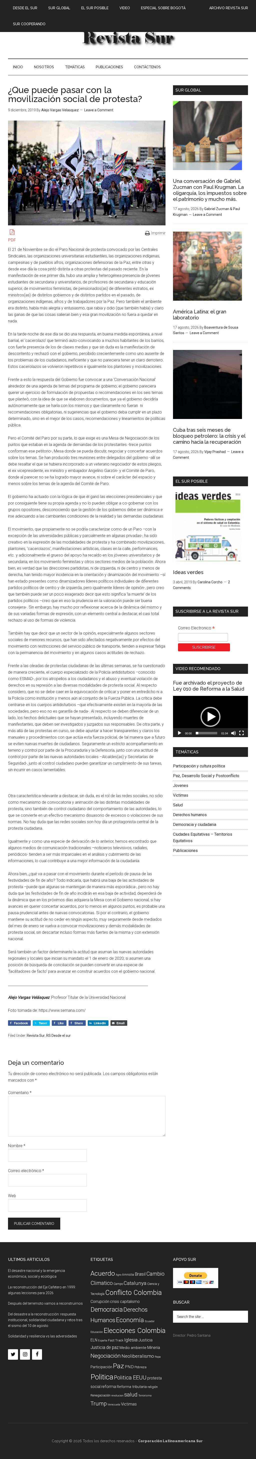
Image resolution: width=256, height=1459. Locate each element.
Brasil (140, 1274)
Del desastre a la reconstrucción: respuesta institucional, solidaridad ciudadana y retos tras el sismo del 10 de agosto (45, 1320)
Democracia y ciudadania (194, 824)
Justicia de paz (104, 1347)
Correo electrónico (26, 1170)
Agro (118, 1274)
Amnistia (128, 1274)
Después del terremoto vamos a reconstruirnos (45, 1303)
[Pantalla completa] (241, 733)
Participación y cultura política (199, 766)
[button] (210, 717)
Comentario (20, 1092)
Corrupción (99, 1301)
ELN (93, 1340)
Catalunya (135, 1283)
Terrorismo (145, 1395)
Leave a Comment (98, 110)
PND (129, 1366)
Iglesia (131, 1340)
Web (12, 1195)
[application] (210, 717)
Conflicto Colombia (133, 1293)
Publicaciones (185, 850)
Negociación (105, 1355)
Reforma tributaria (132, 1386)
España (102, 1340)
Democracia (106, 1309)
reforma (108, 1386)
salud (131, 1394)
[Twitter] (13, 1354)
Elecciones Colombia (135, 1331)
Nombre (16, 1145)
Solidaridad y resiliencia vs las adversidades (42, 1336)
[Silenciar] (233, 733)
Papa (158, 1356)
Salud (178, 805)
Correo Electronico (196, 628)
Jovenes (180, 785)
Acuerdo (102, 1273)
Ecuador (149, 1321)
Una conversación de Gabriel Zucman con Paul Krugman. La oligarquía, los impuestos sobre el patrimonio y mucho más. (210, 190)
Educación (96, 1332)
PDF (12, 240)
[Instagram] (25, 1354)
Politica (101, 1377)
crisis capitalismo (125, 1301)
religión (153, 1387)
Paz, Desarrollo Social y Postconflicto (206, 775)
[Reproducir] (179, 733)
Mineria (153, 1347)
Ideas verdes (188, 572)
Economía (130, 1320)
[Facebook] (37, 1354)
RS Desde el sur (58, 1036)
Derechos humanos (190, 814)
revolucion (117, 1395)
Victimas (180, 795)
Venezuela (114, 1404)
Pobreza (140, 1367)
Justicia (145, 1340)
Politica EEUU (130, 1377)
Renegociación (100, 1395)
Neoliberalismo (138, 1356)
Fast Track (116, 1340)
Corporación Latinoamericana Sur (128, 37)
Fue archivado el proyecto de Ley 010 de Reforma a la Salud (208, 686)
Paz (118, 1366)
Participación (101, 1367)
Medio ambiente (133, 1347)
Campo (118, 1284)
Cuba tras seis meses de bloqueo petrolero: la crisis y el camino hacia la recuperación (209, 436)
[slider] (206, 733)
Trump (98, 1403)
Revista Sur (36, 1036)
